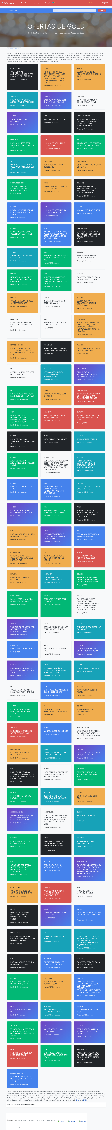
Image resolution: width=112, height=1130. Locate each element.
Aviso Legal (22, 1120)
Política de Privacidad (36, 1120)
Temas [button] (27, 3)
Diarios (20, 3)
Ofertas (10, 10)
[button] (54, 3)
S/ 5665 (85, 1100)
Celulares (102, 10)
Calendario (47, 3)
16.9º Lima (93, 3)
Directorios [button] (35, 3)
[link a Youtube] (82, 1121)
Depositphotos (30, 1104)
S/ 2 (77, 1100)
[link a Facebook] (72, 1121)
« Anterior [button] (10, 48)
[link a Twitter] (61, 1121)
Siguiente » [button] (17, 48)
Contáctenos (51, 1120)
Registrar (105, 3)
